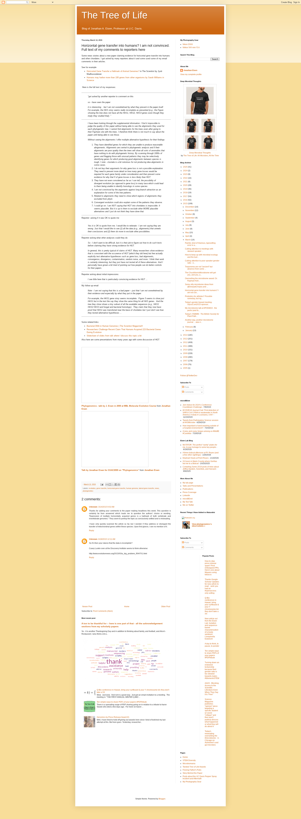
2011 (185, 346)
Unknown (93, 507)
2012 (185, 342)
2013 (185, 339)
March (188, 240)
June (187, 229)
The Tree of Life (114, 15)
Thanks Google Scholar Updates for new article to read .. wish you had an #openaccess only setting (212, 586)
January (189, 330)
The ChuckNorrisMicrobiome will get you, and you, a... (200, 274)
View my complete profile (191, 74)
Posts (186, 387)
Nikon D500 (188, 44)
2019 (185, 189)
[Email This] (106, 484)
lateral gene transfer (146, 488)
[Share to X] (112, 484)
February (189, 327)
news (157, 488)
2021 (185, 182)
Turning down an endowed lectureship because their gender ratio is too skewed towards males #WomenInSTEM (212, 670)
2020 (185, 185)
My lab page (188, 483)
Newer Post (87, 606)
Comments (189, 392)
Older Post (165, 606)
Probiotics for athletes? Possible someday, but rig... (198, 297)
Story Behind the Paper (192, 773)
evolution (92, 488)
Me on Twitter (188, 505)
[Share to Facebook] (115, 484)
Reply (91, 530)
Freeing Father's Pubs (192, 770)
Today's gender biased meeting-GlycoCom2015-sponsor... (198, 303)
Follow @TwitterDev (188, 375)
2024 (185, 171)
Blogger (162, 799)
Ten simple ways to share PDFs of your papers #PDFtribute (122, 702)
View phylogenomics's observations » (202, 525)
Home (126, 606)
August (188, 221)
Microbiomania (189, 763)
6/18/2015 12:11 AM (106, 539)
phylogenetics (88, 491)
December (190, 207)
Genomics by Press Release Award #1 (113, 717)
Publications (188, 489)
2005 (185, 368)
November (190, 210)
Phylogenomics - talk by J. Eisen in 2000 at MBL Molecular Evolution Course (119, 406)
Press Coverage (189, 492)
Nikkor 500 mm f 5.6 (191, 47)
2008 (185, 357)
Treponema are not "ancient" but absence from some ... (198, 268)
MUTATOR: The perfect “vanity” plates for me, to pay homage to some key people (200, 446)
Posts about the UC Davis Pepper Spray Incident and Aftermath (200, 777)
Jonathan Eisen (151, 470)
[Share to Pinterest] (118, 484)
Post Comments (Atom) (103, 611)
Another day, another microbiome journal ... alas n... (199, 321)
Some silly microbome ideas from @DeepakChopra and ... (199, 285)
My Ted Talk (188, 502)
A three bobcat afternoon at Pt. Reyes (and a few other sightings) (201, 454)
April (187, 236)
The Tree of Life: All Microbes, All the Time (201, 155)
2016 (185, 200)
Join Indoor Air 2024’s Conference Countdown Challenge (197, 406)
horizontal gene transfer (116, 488)
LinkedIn (186, 495)
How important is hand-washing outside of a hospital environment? (200, 427)
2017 (185, 196)
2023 (185, 174)
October (189, 214)
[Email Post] (102, 484)
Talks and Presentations (193, 486)
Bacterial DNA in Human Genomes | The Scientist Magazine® (115, 326)
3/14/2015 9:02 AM (106, 507)
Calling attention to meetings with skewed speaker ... (199, 250)
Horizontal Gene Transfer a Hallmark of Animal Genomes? (113, 71)
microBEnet (188, 499)
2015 (185, 203)
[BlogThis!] (109, 484)
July (187, 225)
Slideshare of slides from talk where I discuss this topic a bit (114, 336)
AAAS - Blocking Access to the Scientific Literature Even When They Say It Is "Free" (212, 689)
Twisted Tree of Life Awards (194, 767)
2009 (185, 353)
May (187, 232)
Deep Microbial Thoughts (200, 153)
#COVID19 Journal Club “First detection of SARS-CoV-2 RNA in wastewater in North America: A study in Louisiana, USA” (200, 412)
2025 (185, 167)
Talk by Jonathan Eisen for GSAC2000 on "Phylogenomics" (110, 470)
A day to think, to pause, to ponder (212, 645)
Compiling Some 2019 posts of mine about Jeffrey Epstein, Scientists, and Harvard (201, 468)
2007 (185, 361)
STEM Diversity (189, 760)
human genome (132, 488)
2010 (185, 350)
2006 (185, 364)
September (190, 218)
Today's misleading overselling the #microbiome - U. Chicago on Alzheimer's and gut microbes (212, 738)
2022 (185, 178)
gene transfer (101, 488)
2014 (185, 335)
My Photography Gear (192, 782)
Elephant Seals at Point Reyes (196, 458)
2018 (185, 192)
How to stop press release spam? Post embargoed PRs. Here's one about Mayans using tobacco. (212, 568)
